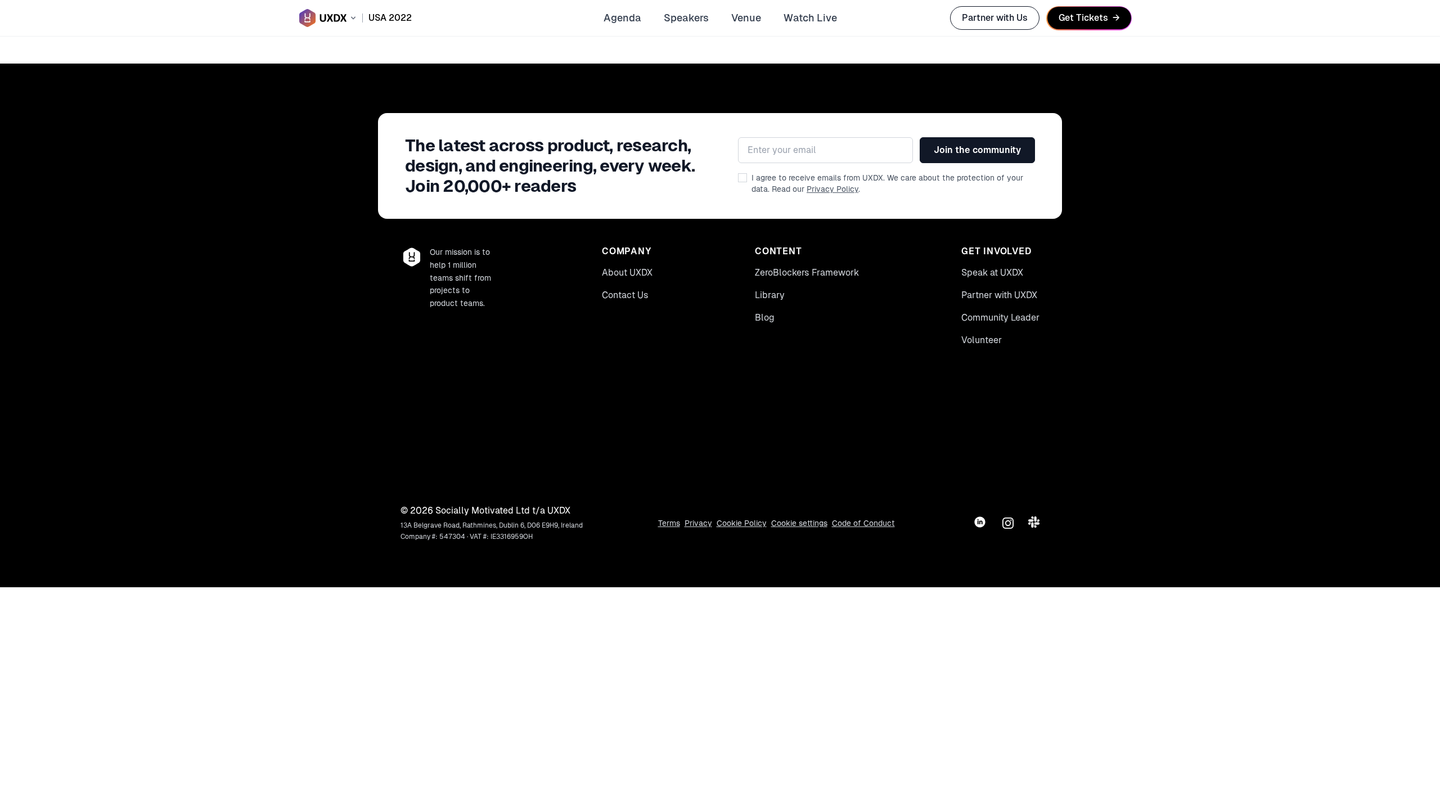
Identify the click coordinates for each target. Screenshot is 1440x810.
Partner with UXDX (999, 295)
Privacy (698, 523)
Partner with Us (995, 17)
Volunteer (981, 340)
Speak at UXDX (992, 272)
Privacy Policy (832, 189)
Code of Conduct (863, 523)
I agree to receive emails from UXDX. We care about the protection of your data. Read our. (887, 183)
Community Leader (1000, 317)
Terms (669, 523)
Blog (765, 317)
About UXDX (627, 272)
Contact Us (625, 295)
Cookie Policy (742, 523)
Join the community (977, 150)
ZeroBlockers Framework (807, 272)
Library (770, 295)
